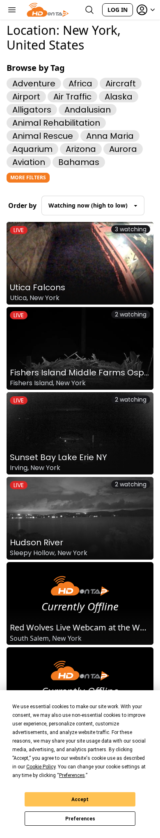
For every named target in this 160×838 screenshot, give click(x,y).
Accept (80, 799)
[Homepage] (48, 10)
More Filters (28, 177)
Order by (22, 205)
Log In (117, 10)
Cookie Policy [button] (40, 767)
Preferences (80, 819)
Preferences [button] (72, 775)
